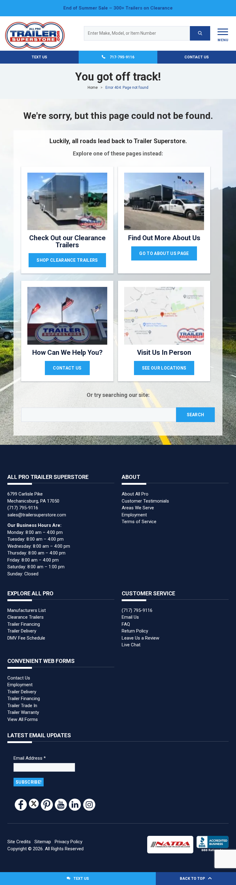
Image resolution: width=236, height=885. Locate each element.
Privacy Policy (68, 838)
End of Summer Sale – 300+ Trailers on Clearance (118, 8)
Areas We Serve (138, 504)
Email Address (30, 755)
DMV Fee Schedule (26, 635)
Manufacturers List (26, 607)
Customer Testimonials (145, 497)
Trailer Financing (23, 621)
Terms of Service (139, 518)
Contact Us (196, 54)
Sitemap (42, 838)
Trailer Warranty (23, 709)
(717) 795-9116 (22, 504)
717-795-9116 (122, 54)
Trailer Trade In (22, 702)
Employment (134, 511)
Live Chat (131, 641)
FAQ (126, 621)
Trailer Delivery (21, 628)
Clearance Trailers (25, 614)
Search (195, 411)
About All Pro (135, 491)
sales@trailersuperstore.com (36, 511)
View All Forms (22, 716)
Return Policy (135, 628)
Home (93, 84)
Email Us (130, 614)
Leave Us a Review (140, 635)
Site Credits (19, 838)
